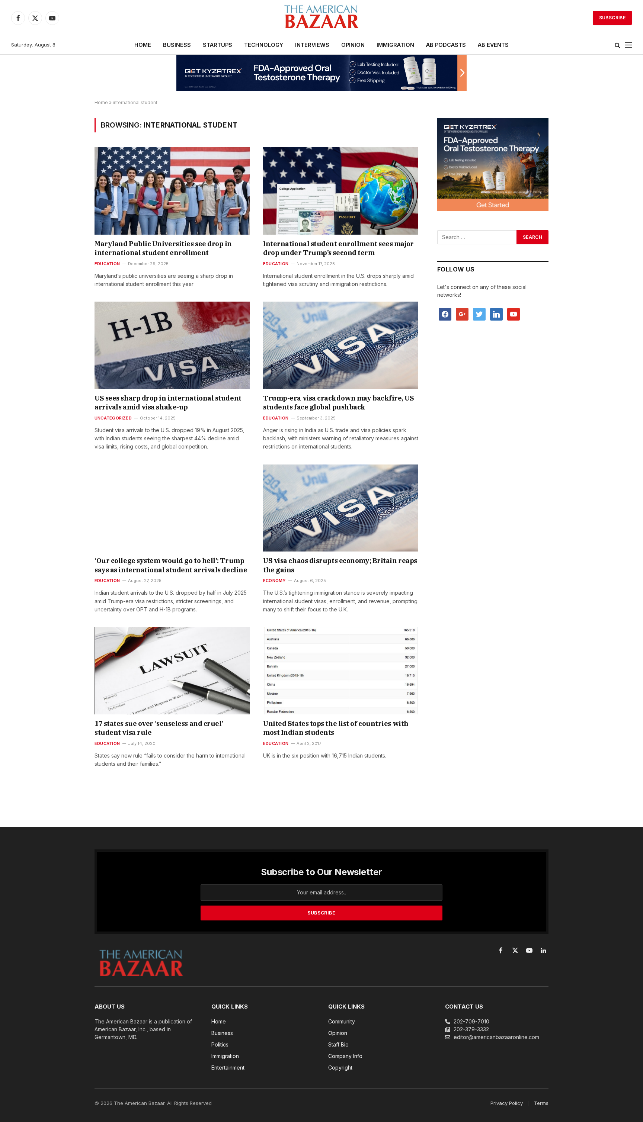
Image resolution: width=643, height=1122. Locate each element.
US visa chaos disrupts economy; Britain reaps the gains (340, 565)
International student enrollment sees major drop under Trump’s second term (338, 248)
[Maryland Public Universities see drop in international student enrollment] (172, 190)
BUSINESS (177, 45)
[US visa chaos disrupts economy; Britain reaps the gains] (340, 508)
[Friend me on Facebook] (445, 314)
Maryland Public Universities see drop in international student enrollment (163, 248)
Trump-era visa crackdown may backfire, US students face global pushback (338, 402)
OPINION (353, 45)
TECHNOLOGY (263, 45)
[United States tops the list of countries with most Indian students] (340, 670)
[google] (462, 314)
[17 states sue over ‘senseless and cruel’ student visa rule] (172, 670)
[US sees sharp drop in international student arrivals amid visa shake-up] (172, 345)
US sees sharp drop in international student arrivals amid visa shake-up (168, 402)
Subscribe (612, 17)
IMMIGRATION (395, 45)
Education (107, 263)
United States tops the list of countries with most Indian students (336, 728)
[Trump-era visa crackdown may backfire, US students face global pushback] (340, 345)
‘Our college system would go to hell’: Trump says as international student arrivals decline (171, 565)
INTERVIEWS (312, 45)
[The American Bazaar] (321, 18)
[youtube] (513, 314)
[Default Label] (496, 314)
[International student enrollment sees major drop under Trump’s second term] (340, 190)
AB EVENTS (493, 45)
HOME (142, 45)
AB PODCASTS (446, 45)
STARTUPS (217, 45)
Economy (274, 580)
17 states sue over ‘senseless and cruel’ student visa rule (159, 728)
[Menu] (628, 45)
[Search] (617, 45)
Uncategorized (113, 418)
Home (101, 102)
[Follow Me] (479, 314)
